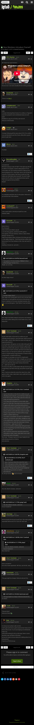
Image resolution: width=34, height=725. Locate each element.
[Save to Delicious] (10, 679)
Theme (16, 720)
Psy (3, 49)
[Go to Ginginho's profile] (3, 384)
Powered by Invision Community (17, 722)
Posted (11, 59)
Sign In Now (17, 661)
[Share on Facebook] (5, 679)
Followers (15, 667)
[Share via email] (16, 679)
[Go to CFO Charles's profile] (3, 58)
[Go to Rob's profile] (3, 621)
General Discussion (19, 49)
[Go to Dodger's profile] (3, 128)
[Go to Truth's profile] (3, 606)
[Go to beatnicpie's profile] (3, 573)
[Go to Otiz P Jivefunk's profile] (3, 332)
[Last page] (32, 53)
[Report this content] (28, 59)
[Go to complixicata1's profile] (3, 106)
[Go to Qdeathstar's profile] (3, 532)
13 (31, 667)
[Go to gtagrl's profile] (3, 484)
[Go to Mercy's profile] (3, 145)
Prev (5, 52)
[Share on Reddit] (13, 679)
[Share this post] (31, 59)
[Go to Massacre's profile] (3, 253)
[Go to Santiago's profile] (3, 515)
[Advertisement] (17, 28)
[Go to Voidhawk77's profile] (3, 207)
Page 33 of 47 (17, 52)
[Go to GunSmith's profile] (3, 93)
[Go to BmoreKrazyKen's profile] (3, 160)
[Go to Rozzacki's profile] (3, 221)
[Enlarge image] (3, 305)
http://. (10, 98)
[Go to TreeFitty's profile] (3, 190)
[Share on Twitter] (2, 679)
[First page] (2, 53)
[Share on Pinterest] (19, 679)
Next (28, 52)
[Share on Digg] (8, 679)
